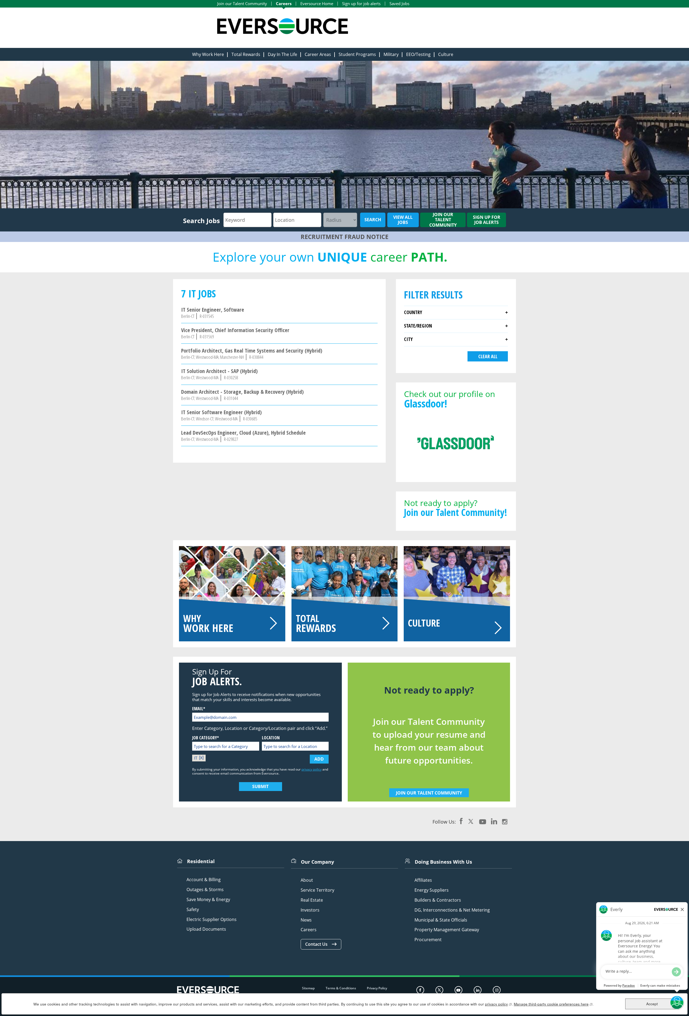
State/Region (418, 325)
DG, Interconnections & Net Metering (452, 910)
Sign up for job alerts (361, 4)
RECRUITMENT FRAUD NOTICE (344, 237)
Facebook (461, 821)
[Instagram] (497, 990)
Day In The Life (282, 54)
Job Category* (205, 738)
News (306, 920)
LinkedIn (494, 821)
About (307, 880)
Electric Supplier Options (212, 919)
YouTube (482, 821)
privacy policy (311, 769)
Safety (193, 909)
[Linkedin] (477, 990)
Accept (652, 1003)
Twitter (471, 821)
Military (391, 54)
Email (197, 709)
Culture (445, 54)
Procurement (428, 940)
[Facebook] (420, 990)
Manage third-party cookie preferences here (553, 1004)
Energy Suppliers (431, 890)
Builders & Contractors (437, 900)
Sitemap (308, 988)
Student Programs (357, 54)
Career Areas (318, 54)
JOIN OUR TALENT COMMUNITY (429, 793)
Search (372, 220)
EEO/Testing (418, 54)
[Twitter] (439, 990)
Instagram (504, 821)
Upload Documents (206, 929)
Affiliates (423, 880)
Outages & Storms (205, 889)
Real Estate (312, 900)
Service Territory (317, 890)
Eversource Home (316, 4)
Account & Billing (204, 880)
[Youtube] (458, 990)
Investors (310, 910)
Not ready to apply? (455, 507)
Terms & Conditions (341, 988)
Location (271, 738)
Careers (283, 4)
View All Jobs (403, 219)
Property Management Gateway (446, 930)
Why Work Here (208, 54)
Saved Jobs (399, 4)
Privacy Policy (377, 988)
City (408, 339)
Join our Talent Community (242, 4)
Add (319, 759)
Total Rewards (245, 54)
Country (413, 312)
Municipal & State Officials (440, 920)
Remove (202, 757)
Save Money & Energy (208, 899)
